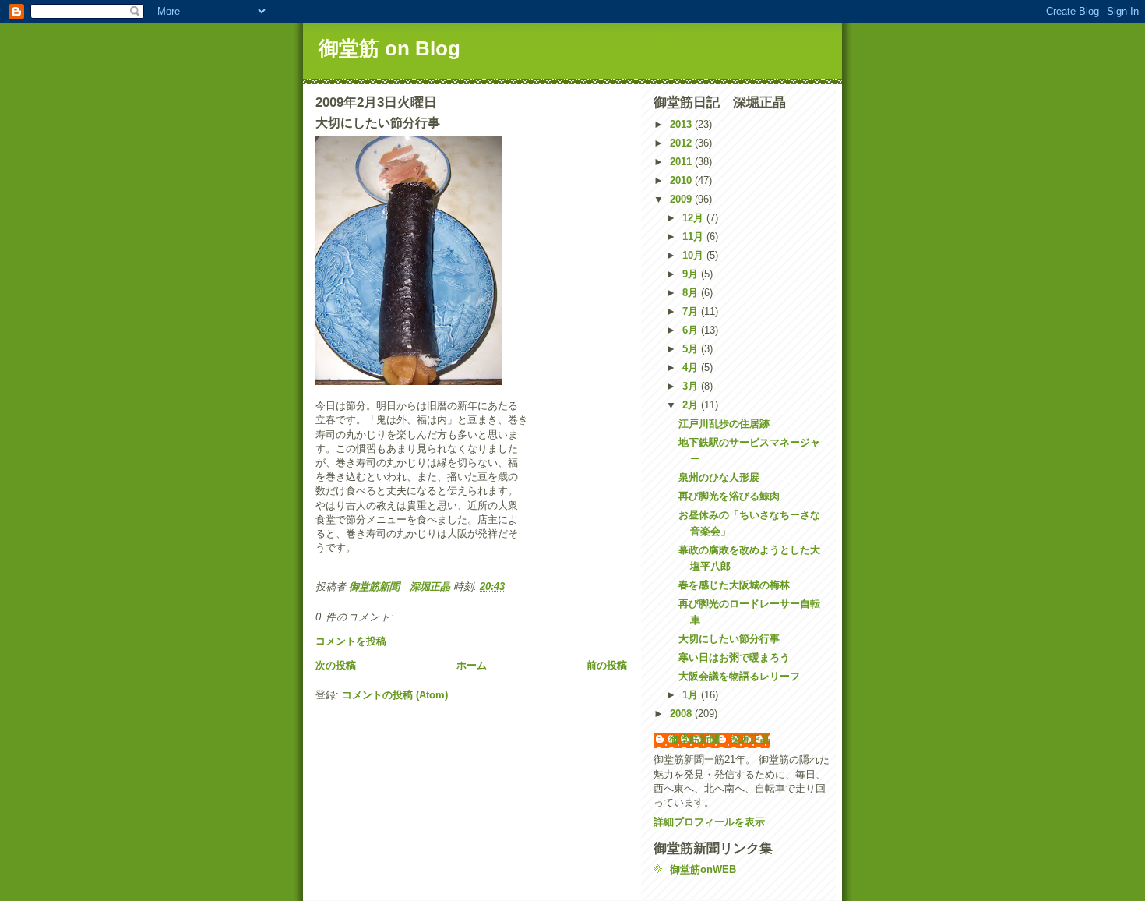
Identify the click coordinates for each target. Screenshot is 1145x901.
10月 (694, 255)
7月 (691, 311)
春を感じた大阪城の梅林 (734, 585)
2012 (682, 143)
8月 (691, 293)
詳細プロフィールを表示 (709, 822)
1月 (691, 695)
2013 (682, 124)
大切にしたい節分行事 (729, 639)
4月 (691, 367)
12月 (694, 218)
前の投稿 (607, 665)
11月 (694, 236)
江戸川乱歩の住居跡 (724, 423)
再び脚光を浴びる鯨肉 (729, 496)
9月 (691, 274)
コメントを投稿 (350, 641)
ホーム (471, 665)
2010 (682, 180)
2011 (682, 162)
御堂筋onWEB (703, 869)
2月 (691, 405)
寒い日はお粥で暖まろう (734, 657)
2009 (682, 199)
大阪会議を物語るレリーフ (739, 676)
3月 (691, 386)
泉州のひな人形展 (718, 477)
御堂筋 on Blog (389, 48)
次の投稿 (335, 665)
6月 (691, 330)
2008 (682, 713)
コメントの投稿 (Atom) (395, 695)
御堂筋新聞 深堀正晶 (719, 739)
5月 (691, 349)
